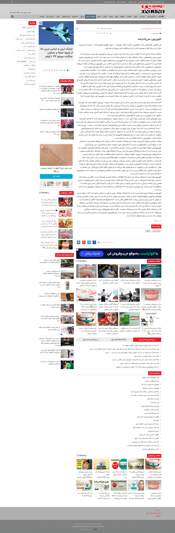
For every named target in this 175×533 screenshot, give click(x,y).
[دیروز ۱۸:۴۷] (67, 123)
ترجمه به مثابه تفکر (153, 399)
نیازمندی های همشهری (144, 2)
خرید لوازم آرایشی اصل (28, 43)
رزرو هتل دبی (31, 80)
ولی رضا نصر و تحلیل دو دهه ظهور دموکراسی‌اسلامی (143, 445)
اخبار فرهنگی (149, 29)
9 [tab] (46, 70)
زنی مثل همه (155, 402)
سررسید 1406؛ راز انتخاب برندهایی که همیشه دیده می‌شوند (49, 295)
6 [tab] (54, 70)
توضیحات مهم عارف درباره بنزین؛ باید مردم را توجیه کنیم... (50, 99)
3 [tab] (62, 70)
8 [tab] (49, 70)
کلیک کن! (54, 176)
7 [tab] (51, 70)
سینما (142, 29)
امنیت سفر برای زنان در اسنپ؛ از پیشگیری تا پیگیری (50, 362)
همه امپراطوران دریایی (152, 381)
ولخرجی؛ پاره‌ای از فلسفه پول (150, 406)
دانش (99, 16)
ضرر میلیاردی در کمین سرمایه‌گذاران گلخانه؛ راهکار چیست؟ (51, 273)
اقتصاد (129, 16)
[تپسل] (77, 249)
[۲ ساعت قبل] (56, 33)
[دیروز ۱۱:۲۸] (67, 101)
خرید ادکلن (19, 39)
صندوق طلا (31, 69)
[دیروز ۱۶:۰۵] (67, 263)
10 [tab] (44, 70)
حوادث (42, 16)
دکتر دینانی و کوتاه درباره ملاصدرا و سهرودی (145, 442)
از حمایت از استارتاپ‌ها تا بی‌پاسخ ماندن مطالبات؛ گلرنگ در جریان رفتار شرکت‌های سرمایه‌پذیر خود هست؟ (50, 342)
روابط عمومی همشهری (109, 2)
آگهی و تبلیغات (132, 2)
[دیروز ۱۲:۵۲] (67, 135)
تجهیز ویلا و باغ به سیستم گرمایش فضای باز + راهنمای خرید (50, 261)
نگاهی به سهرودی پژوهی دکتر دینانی (148, 417)
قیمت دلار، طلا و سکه (153, 513)
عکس (58, 16)
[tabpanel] (56, 41)
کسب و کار (50, 16)
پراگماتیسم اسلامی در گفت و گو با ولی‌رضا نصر (145, 392)
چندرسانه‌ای (66, 16)
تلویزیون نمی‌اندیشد (149, 39)
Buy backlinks (21, 61)
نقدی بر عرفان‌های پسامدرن (150, 449)
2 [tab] (64, 70)
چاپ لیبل (32, 61)
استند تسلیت (20, 50)
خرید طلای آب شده (29, 46)
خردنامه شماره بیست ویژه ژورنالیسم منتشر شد (144, 395)
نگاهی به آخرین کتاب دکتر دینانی (149, 435)
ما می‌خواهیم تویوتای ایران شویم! (50, 109)
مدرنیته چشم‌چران (153, 431)
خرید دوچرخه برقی (29, 58)
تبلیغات (157, 516)
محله (111, 16)
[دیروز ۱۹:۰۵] (67, 112)
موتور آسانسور (31, 31)
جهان (135, 16)
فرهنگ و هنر (90, 16)
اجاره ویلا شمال (30, 39)
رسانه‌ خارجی (156, 231)
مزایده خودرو (31, 50)
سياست (142, 16)
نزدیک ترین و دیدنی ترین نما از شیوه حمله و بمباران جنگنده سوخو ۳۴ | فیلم (56, 53)
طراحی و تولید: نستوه (86, 529)
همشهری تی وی (122, 2)
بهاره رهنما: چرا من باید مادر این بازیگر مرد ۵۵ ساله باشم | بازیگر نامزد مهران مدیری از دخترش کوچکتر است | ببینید (124, 349)
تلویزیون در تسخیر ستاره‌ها (151, 388)
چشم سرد (156, 420)
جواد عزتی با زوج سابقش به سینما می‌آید (146, 356)
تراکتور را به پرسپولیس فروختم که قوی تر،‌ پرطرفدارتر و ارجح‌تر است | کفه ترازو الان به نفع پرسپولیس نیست (49, 90)
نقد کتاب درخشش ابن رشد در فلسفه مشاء (146, 427)
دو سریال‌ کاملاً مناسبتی (152, 413)
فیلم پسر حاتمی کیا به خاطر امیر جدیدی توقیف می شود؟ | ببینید (139, 363)
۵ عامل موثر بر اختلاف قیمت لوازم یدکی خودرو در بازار (49, 328)
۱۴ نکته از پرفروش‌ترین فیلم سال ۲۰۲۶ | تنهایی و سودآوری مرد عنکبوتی (137, 367)
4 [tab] (59, 70)
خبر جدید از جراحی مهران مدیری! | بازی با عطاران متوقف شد (140, 345)
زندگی (105, 16)
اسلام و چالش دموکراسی (151, 410)
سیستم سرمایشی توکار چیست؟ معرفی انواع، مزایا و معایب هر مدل (50, 318)
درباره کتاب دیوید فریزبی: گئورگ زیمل (147, 424)
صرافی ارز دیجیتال (29, 65)
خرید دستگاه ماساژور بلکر (27, 35)
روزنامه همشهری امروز (158, 2)
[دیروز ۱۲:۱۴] (67, 89)
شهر (116, 16)
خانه (159, 16)
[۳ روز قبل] (67, 353)
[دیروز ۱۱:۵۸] (67, 319)
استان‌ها (75, 16)
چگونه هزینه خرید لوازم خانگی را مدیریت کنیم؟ (50, 306)
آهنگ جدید (31, 54)
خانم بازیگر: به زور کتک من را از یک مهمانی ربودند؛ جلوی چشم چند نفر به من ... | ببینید (132, 352)
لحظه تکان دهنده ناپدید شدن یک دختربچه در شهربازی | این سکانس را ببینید (135, 360)
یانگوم (148, 231)
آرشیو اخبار (150, 16)
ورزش (82, 16)
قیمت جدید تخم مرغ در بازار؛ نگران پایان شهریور (143, 22)
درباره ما (157, 510)
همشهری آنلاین (152, 9)
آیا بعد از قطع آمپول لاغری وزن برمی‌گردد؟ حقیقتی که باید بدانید (50, 351)
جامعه (122, 16)
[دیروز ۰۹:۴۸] (67, 342)
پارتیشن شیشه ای (29, 73)
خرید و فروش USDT (28, 28)
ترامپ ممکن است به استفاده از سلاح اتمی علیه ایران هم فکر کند (50, 121)
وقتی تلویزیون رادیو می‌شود (150, 377)
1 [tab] (67, 70)
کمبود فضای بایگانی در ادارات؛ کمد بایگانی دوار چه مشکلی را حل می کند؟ (49, 284)
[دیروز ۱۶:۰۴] (67, 297)
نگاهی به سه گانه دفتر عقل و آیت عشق (147, 438)
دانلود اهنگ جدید (29, 76)
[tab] (147, 339)
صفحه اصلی (158, 29)
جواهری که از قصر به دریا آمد (150, 384)
